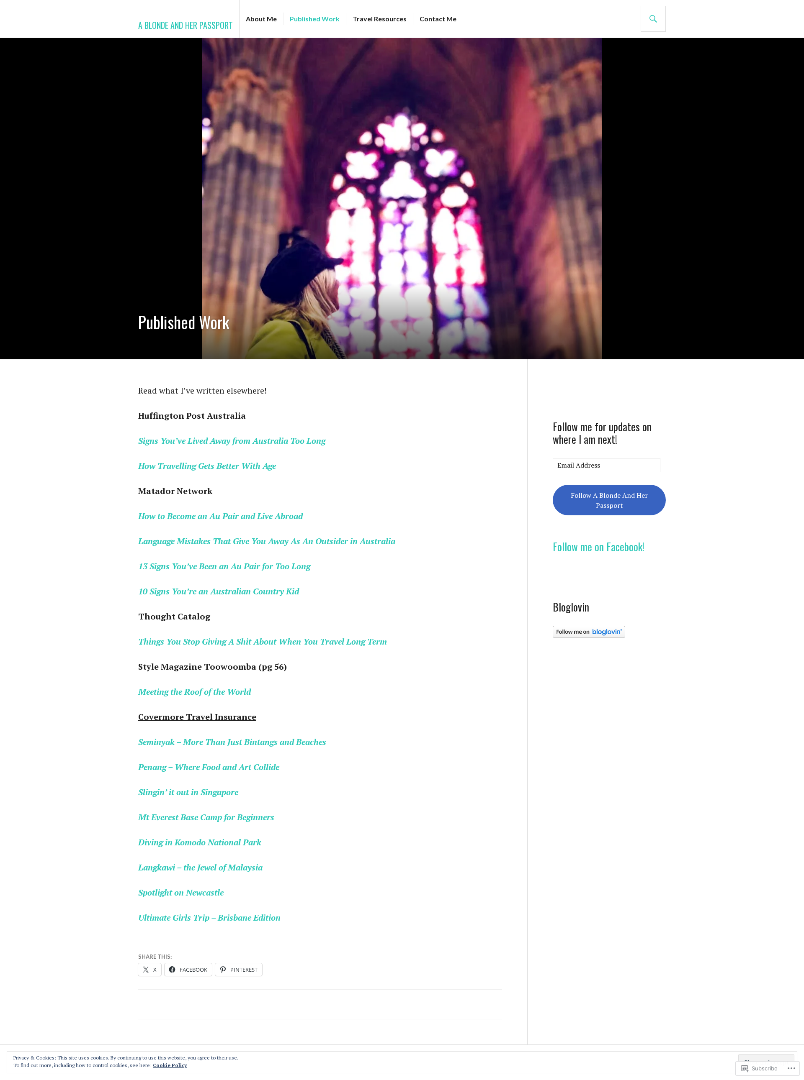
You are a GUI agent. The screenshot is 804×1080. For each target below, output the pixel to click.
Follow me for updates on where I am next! (602, 433)
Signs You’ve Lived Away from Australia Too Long (231, 440)
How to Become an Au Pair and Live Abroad (220, 516)
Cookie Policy (170, 1065)
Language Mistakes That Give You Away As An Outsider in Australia (266, 541)
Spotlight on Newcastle (181, 892)
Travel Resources (380, 19)
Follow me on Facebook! (598, 546)
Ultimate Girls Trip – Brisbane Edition (209, 917)
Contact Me (438, 19)
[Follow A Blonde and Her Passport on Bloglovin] (589, 635)
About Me (261, 19)
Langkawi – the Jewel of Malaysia (200, 867)
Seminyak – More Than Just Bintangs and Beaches (232, 741)
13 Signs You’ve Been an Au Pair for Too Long (224, 566)
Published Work (315, 19)
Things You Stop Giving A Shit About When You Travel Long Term (262, 641)
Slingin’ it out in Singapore (188, 792)
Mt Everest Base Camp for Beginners (206, 817)
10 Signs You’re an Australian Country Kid (218, 591)
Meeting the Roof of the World (194, 691)
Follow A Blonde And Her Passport (609, 500)
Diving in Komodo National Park (199, 842)
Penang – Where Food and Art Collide (208, 767)
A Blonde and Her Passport (185, 25)
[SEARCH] (653, 19)
